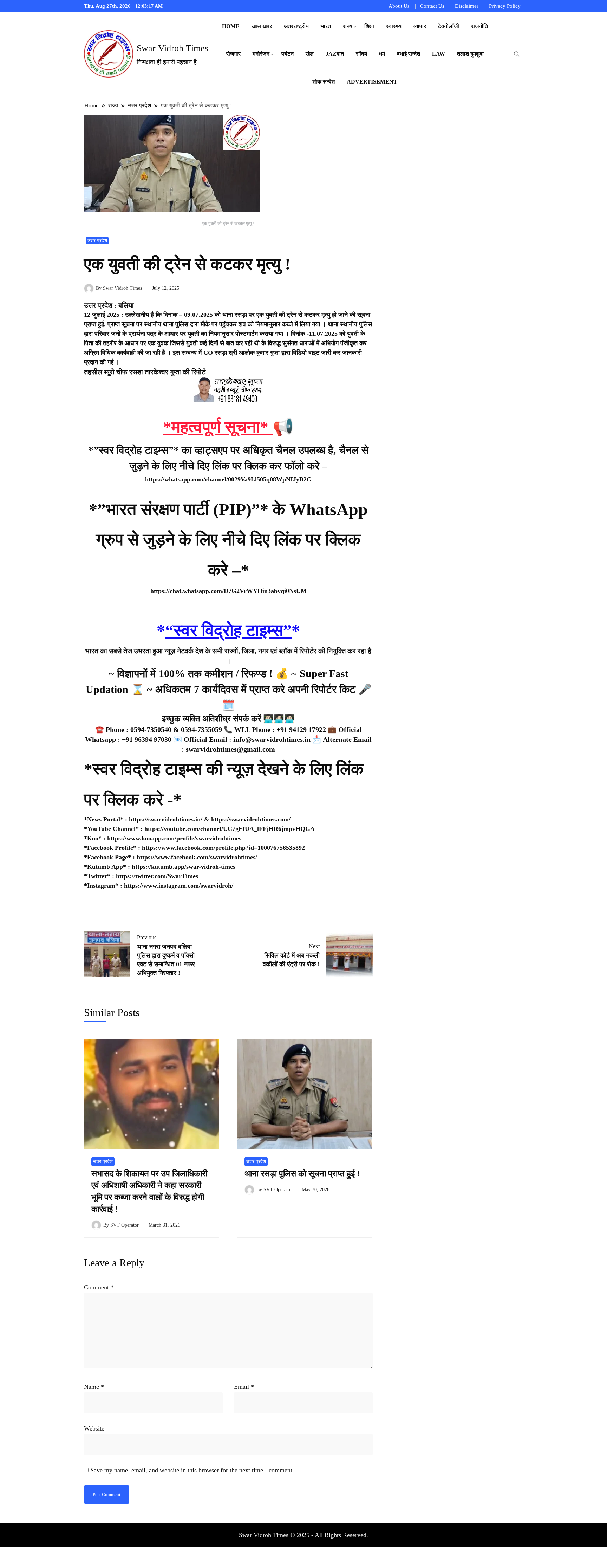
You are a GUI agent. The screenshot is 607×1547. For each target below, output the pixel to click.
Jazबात (335, 54)
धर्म (382, 54)
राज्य (347, 26)
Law (438, 54)
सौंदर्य (361, 54)
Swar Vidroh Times (172, 48)
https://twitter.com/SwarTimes (157, 876)
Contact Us (432, 6)
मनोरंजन (261, 54)
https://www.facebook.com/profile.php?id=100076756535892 (223, 847)
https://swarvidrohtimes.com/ (251, 819)
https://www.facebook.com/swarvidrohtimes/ (197, 857)
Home (231, 26)
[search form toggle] (516, 54)
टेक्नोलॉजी (448, 26)
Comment (99, 1287)
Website (94, 1428)
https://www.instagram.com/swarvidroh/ (178, 885)
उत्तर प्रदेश (97, 240)
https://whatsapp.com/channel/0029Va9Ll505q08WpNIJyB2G (228, 479)
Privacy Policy (505, 6)
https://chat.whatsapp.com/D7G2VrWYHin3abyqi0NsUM (228, 590)
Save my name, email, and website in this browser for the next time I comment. (192, 1470)
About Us (399, 6)
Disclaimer (466, 6)
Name (94, 1386)
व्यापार (419, 26)
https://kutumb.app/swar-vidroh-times (183, 866)
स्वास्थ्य (394, 26)
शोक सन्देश (323, 82)
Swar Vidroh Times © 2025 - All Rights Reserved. (303, 1535)
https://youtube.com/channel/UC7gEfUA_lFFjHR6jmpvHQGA (229, 828)
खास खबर (262, 26)
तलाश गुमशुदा (470, 54)
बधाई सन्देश (408, 54)
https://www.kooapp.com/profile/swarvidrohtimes (174, 838)
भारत (326, 26)
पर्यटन (287, 54)
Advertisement (372, 82)
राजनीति (479, 26)
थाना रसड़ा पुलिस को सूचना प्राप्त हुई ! (302, 1173)
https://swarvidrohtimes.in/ (165, 819)
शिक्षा (369, 26)
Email (244, 1386)
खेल (310, 54)
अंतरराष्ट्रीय (296, 26)
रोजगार (233, 54)
